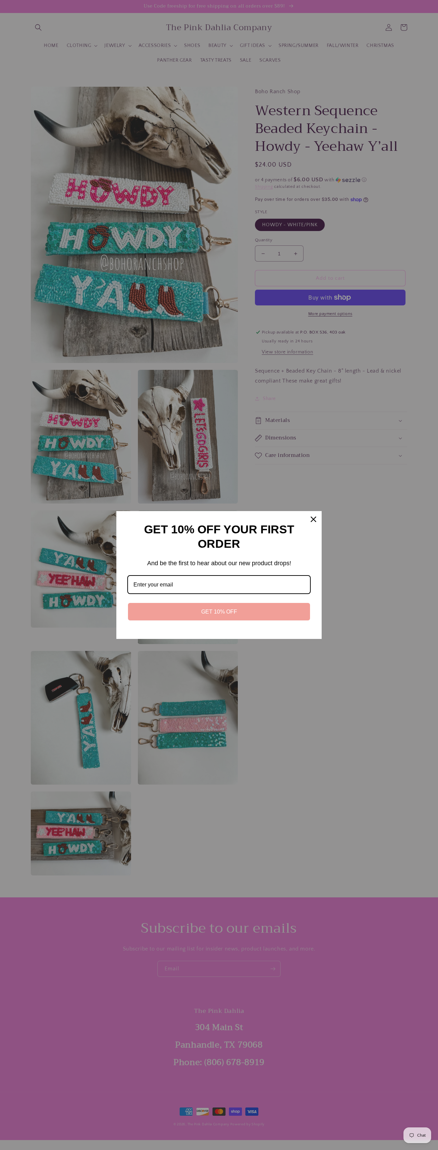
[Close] (313, 519)
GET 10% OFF (219, 612)
